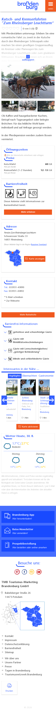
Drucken (9, 691)
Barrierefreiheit (13, 648)
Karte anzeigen (36, 259)
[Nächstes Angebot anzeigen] (52, 400)
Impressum (11, 640)
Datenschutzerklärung (17, 644)
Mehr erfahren (28, 212)
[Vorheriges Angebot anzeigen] (4, 400)
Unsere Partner (13, 662)
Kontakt (9, 636)
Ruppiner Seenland (39, 245)
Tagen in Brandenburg (17, 671)
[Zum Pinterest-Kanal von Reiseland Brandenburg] (17, 572)
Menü (50, 9)
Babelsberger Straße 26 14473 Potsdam (18, 595)
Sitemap (9, 652)
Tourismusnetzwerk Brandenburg (23, 674)
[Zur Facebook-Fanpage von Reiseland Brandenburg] (24, 572)
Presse (8, 666)
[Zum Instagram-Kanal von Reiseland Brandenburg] (31, 572)
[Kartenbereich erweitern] (52, 378)
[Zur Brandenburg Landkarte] (23, 617)
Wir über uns (12, 658)
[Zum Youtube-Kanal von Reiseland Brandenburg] (38, 572)
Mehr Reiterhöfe (28, 315)
